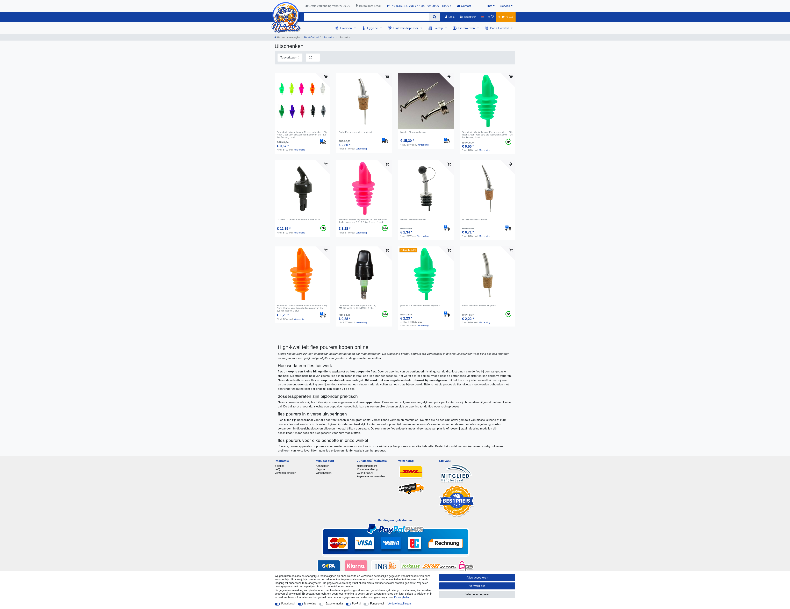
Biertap (439, 28)
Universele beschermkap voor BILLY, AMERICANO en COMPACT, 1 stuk (357, 306)
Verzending (299, 149)
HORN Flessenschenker (474, 219)
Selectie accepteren (477, 594)
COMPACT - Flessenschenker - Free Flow (298, 219)
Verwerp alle (477, 585)
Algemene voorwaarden (371, 476)
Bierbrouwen (467, 28)
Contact (465, 5)
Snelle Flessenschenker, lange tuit (479, 305)
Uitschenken (328, 37)
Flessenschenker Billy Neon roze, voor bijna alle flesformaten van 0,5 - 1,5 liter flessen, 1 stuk (363, 220)
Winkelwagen (323, 472)
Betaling (279, 465)
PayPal (356, 603)
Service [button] (505, 5)
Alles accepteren (477, 577)
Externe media (334, 603)
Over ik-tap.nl (365, 472)
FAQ (277, 469)
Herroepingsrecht (367, 465)
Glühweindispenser (406, 28)
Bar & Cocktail (499, 28)
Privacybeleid (402, 597)
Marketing (310, 603)
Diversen (346, 28)
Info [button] (489, 5)
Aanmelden (322, 465)
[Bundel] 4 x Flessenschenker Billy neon (420, 305)
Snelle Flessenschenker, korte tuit (355, 132)
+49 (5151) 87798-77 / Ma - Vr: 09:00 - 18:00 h (420, 5)
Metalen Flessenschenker (413, 132)
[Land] (482, 17)
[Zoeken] (434, 17)
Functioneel (288, 603)
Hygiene (373, 28)
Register (321, 469)
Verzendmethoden (285, 472)
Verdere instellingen (399, 603)
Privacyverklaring (367, 469)
